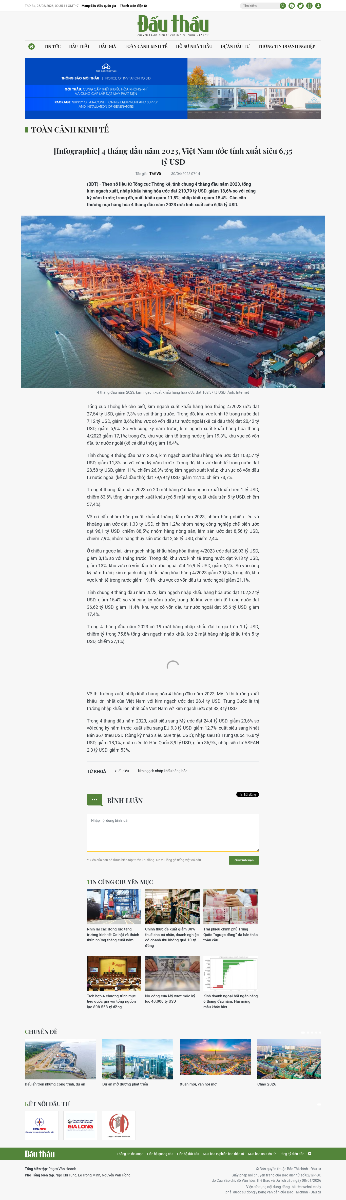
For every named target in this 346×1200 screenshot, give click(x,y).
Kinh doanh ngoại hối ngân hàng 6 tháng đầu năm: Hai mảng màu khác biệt (230, 1001)
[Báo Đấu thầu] (39, 1154)
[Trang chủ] (31, 46)
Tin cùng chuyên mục (120, 882)
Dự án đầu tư (235, 46)
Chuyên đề (41, 1031)
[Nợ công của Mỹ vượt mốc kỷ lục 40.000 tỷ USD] (172, 973)
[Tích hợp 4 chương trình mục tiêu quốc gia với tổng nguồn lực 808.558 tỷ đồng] (114, 973)
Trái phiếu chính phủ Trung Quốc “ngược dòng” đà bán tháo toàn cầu (230, 934)
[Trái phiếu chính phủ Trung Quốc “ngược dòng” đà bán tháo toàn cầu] (230, 906)
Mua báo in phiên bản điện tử (223, 1154)
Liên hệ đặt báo (188, 1154)
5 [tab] (320, 1033)
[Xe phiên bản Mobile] (309, 6)
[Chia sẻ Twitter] (300, 6)
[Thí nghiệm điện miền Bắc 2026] (39, 1125)
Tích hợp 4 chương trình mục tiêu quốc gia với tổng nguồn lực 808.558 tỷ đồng (111, 1001)
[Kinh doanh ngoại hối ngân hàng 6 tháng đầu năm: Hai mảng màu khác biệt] (230, 973)
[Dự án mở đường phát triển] (137, 1059)
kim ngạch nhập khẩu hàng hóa (162, 771)
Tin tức (52, 46)
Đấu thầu (79, 46)
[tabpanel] (60, 1063)
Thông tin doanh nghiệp (286, 46)
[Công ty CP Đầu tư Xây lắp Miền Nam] (118, 1125)
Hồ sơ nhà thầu (194, 46)
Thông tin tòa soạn (130, 1154)
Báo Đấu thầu (173, 26)
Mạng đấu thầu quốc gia (99, 6)
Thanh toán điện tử (133, 6)
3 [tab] (312, 1033)
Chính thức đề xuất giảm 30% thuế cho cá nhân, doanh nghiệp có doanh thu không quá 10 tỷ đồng (172, 937)
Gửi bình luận (244, 860)
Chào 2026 (266, 1084)
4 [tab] (316, 1033)
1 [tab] (303, 1033)
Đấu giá (107, 46)
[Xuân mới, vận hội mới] (215, 1059)
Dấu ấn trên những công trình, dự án (55, 1084)
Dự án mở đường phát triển (125, 1084)
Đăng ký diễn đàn (291, 1154)
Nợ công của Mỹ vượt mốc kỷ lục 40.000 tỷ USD (170, 998)
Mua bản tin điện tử (262, 1154)
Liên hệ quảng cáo (160, 1154)
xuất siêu (122, 771)
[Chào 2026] (292, 1059)
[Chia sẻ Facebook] (292, 6)
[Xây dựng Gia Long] (80, 1125)
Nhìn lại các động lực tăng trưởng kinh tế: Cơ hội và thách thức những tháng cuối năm (113, 934)
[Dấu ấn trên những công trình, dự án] (60, 1059)
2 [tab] (308, 1033)
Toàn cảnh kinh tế (146, 46)
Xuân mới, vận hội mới (199, 1084)
